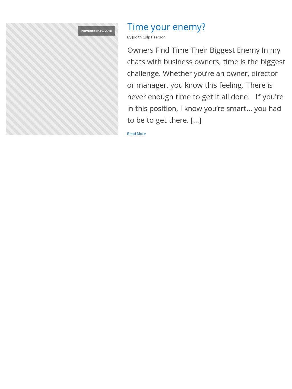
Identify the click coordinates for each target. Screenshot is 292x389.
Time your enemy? (166, 26)
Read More (136, 133)
